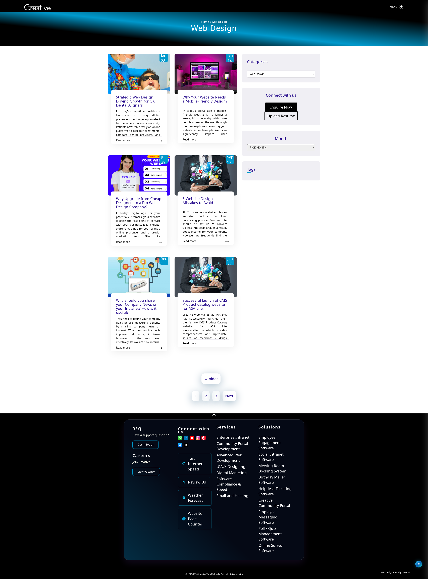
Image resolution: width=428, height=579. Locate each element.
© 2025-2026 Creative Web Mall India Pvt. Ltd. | (207, 574)
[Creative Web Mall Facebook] (180, 445)
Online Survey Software (270, 548)
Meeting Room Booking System (272, 468)
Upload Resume (281, 115)
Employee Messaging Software (268, 517)
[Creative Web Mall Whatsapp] (180, 438)
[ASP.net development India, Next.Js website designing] (214, 416)
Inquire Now (281, 107)
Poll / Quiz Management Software (270, 534)
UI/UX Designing (231, 466)
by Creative (404, 572)
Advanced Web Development (229, 457)
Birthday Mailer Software (271, 479)
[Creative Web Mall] (37, 8)
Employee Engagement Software (269, 442)
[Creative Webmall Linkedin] (186, 438)
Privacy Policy (236, 574)
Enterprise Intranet (233, 437)
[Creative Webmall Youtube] (192, 438)
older (211, 378)
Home (205, 22)
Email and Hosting (232, 495)
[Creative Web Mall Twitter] (186, 445)
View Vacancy (146, 471)
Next (229, 395)
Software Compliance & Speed (229, 484)
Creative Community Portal (274, 503)
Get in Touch (145, 444)
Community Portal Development (232, 446)
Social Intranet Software (271, 457)
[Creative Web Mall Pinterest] (203, 438)
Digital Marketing (232, 472)
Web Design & (388, 572)
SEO (397, 572)
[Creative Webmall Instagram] (198, 438)
